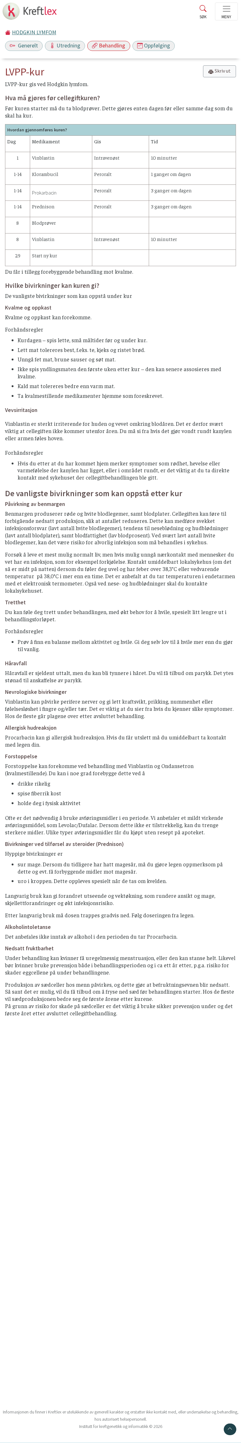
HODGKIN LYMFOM (34, 32)
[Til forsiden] (30, 13)
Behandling (112, 45)
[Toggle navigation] (226, 11)
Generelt (27, 45)
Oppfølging (157, 45)
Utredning (68, 45)
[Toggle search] (203, 13)
